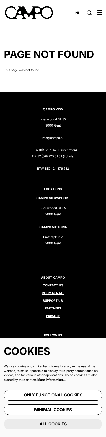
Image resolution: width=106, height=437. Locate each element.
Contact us (53, 285)
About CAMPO (53, 277)
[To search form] (89, 13)
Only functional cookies (53, 394)
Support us (53, 301)
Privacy (53, 316)
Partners (53, 308)
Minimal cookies (53, 409)
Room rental (53, 293)
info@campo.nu (53, 138)
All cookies (53, 423)
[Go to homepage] (29, 13)
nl (77, 13)
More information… (51, 380)
